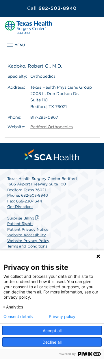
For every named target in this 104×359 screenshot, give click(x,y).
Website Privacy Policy (28, 241)
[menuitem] (52, 154)
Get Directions (20, 206)
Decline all (52, 342)
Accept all (52, 330)
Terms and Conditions (27, 246)
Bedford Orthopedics (51, 126)
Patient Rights (20, 224)
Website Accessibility (26, 235)
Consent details (18, 316)
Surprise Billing (20, 218)
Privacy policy (62, 316)
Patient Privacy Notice (28, 229)
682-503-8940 (52, 8)
